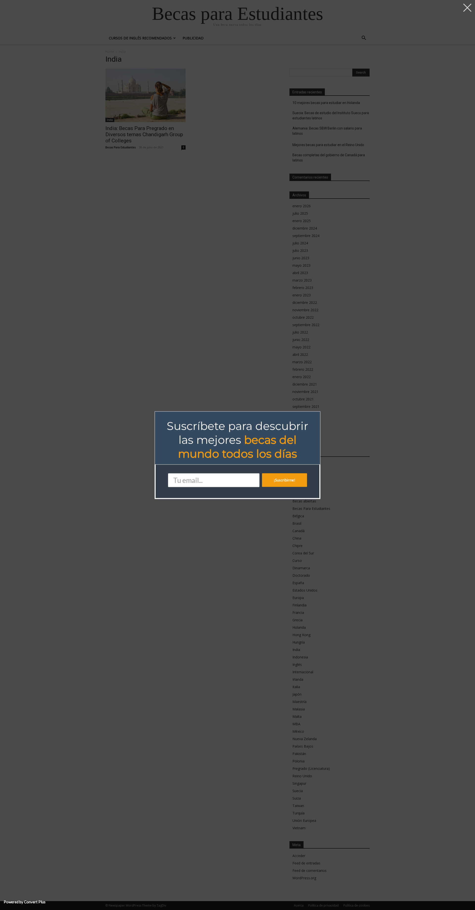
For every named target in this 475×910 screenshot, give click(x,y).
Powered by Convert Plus (25, 902)
